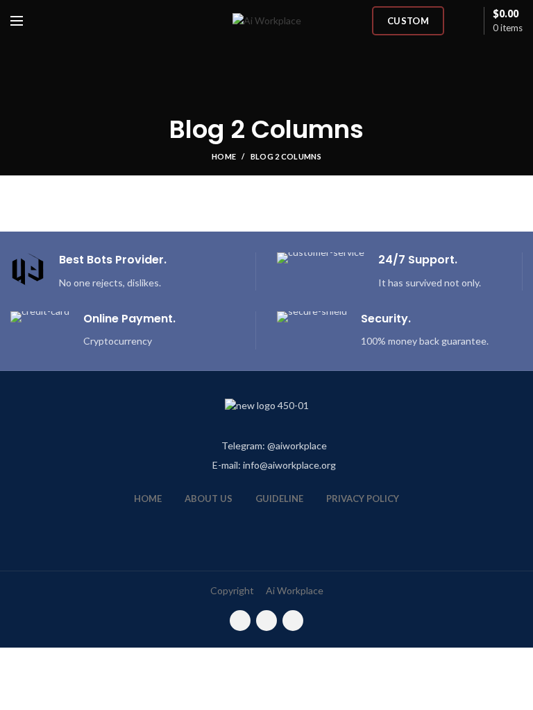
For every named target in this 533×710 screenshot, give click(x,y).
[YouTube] (266, 620)
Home (224, 156)
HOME (148, 498)
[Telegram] (292, 620)
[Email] (240, 620)
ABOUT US (208, 498)
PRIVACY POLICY (362, 498)
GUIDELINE (279, 498)
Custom (408, 20)
